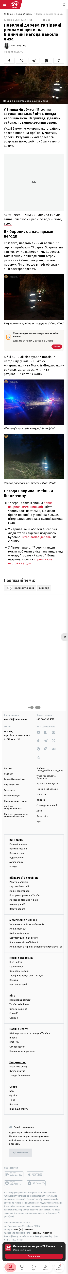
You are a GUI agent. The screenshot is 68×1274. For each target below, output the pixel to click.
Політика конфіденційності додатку (49, 769)
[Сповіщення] (64, 5)
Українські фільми (19, 1004)
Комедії (13, 1013)
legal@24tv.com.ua (42, 1233)
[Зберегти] (59, 60)
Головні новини (18, 844)
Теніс (12, 1100)
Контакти (41, 794)
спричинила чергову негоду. (30, 561)
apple (36, 1174)
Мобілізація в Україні (23, 920)
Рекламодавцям (12, 796)
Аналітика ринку (18, 1066)
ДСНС (20, 51)
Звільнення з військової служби (26, 924)
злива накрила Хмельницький (30, 505)
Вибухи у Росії (17, 904)
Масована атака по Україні (23, 899)
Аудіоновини (16, 862)
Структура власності (46, 805)
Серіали (13, 1017)
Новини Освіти (18, 1029)
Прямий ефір (16, 853)
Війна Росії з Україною (23, 877)
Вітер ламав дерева (36, 537)
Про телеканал (11, 785)
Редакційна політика (14, 779)
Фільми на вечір (18, 1008)
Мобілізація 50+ (17, 928)
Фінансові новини (19, 971)
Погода (13, 866)
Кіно (12, 995)
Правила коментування (48, 784)
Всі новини (16, 839)
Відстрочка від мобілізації (23, 942)
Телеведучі (9, 790)
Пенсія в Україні (18, 984)
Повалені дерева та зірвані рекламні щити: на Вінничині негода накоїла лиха (49, 14)
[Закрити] (61, 1246)
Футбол (13, 1095)
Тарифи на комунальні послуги (26, 975)
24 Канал (8, 14)
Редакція (8, 774)
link (38, 732)
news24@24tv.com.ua (15, 719)
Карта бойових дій (19, 886)
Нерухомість (17, 1062)
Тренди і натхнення (20, 1075)
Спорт (13, 1086)
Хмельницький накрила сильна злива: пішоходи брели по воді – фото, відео (33, 219)
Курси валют (16, 966)
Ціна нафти (15, 962)
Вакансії (40, 800)
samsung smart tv (36, 1183)
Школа (13, 1037)
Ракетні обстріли (18, 881)
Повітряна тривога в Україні (24, 895)
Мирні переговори (19, 891)
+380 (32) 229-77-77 (23, 1229)
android (13, 1174)
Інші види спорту (18, 1108)
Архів (39, 811)
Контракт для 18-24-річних (23, 937)
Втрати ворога (17, 908)
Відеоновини (16, 857)
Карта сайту (42, 816)
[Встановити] (34, 1251)
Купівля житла (17, 1071)
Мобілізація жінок (19, 933)
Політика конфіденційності (13, 808)
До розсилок (21, 1152)
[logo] (14, 4)
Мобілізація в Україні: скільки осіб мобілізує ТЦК (35, 946)
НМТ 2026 (14, 1042)
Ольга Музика (18, 46)
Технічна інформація (47, 789)
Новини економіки (21, 957)
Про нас (8, 768)
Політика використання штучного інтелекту (16, 815)
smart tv (13, 1183)
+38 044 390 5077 (45, 719)
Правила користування (16, 801)
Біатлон (13, 1104)
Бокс (11, 1090)
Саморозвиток (17, 1046)
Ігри (38, 822)
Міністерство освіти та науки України (29, 1033)
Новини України (24, 14)
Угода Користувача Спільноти (46, 777)
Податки (13, 980)
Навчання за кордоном (21, 1051)
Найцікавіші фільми (20, 1000)
